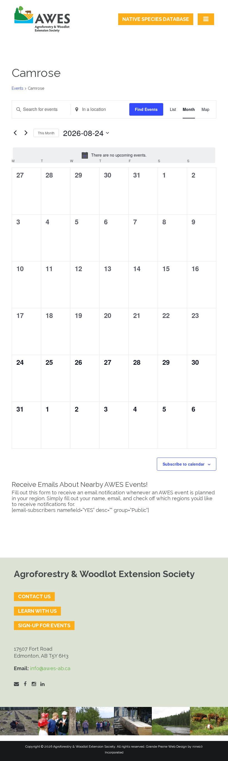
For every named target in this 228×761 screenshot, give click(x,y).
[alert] (114, 155)
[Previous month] (15, 133)
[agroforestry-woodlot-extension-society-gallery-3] (171, 721)
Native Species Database (155, 19)
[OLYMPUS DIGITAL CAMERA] (57, 721)
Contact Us (34, 596)
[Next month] (26, 133)
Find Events (146, 109)
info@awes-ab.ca (50, 668)
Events (17, 88)
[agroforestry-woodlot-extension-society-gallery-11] (19, 721)
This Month (46, 132)
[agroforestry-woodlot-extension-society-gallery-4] (209, 721)
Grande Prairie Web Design (166, 746)
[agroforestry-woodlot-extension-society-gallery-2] (133, 721)
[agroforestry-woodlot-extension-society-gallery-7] (95, 721)
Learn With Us (37, 611)
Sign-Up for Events (44, 625)
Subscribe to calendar (183, 464)
